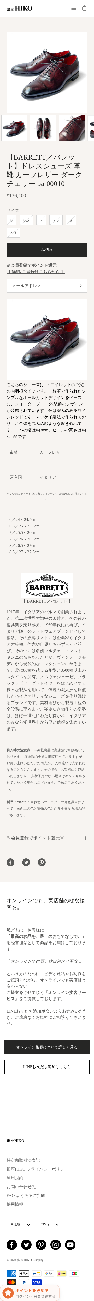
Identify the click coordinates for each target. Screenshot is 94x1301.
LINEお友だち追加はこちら (47, 1067)
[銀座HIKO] (20, 8)
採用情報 (15, 1204)
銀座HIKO (15, 1140)
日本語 (15, 1225)
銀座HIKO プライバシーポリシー (37, 1169)
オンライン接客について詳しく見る (47, 1047)
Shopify (38, 1260)
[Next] (87, 72)
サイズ (13, 210)
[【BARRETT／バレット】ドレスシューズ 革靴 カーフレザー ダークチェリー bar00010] (14, 128)
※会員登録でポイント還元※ (35, 838)
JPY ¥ (45, 1225)
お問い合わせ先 (21, 1187)
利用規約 (15, 1178)
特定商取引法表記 (23, 1160)
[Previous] (6, 72)
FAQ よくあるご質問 (26, 1195)
